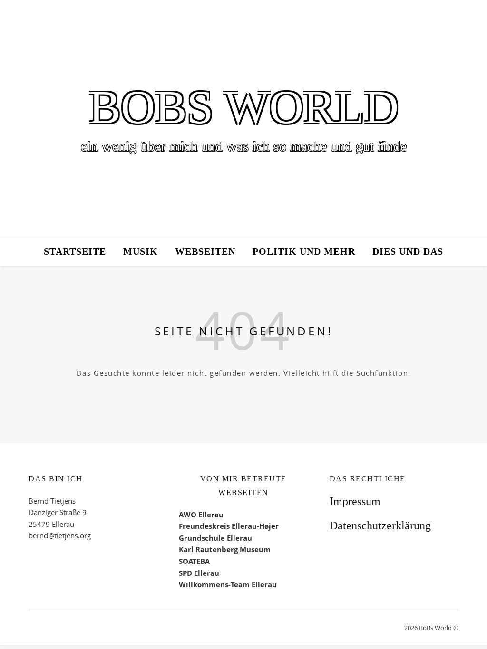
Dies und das (407, 252)
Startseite (75, 252)
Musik (140, 252)
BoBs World (244, 107)
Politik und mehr (304, 252)
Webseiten (205, 252)
